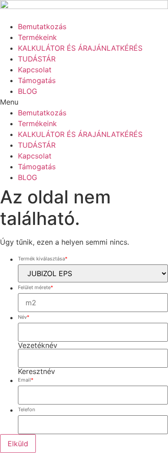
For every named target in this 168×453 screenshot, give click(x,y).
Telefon (26, 410)
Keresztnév (36, 371)
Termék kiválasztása (43, 259)
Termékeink (37, 37)
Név (24, 317)
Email (26, 380)
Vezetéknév (37, 345)
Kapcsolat (35, 69)
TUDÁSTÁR (37, 58)
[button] (84, 102)
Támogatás (37, 80)
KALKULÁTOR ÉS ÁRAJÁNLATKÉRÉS (80, 48)
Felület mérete (35, 287)
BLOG (27, 91)
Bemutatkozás (42, 26)
